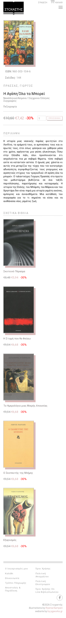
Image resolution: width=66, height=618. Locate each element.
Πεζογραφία (10, 106)
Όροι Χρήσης (43, 568)
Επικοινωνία (12, 578)
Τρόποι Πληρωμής (15, 583)
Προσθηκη (55, 118)
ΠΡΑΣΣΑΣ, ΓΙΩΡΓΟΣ (18, 85)
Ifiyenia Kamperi (54, 608)
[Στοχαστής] (13, 8)
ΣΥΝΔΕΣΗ (42, 2)
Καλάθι (9, 573)
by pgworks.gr (55, 611)
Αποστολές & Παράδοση (13, 589)
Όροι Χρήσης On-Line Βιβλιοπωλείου (47, 590)
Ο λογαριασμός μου (16, 568)
